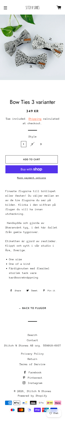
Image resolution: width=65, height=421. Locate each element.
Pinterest (34, 377)
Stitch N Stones (39, 391)
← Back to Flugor (32, 308)
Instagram (34, 382)
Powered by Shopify (32, 395)
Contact (32, 340)
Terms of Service (33, 364)
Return (32, 358)
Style (33, 136)
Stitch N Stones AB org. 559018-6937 (32, 345)
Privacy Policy (32, 353)
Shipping (35, 118)
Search (32, 334)
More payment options (31, 177)
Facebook (34, 372)
